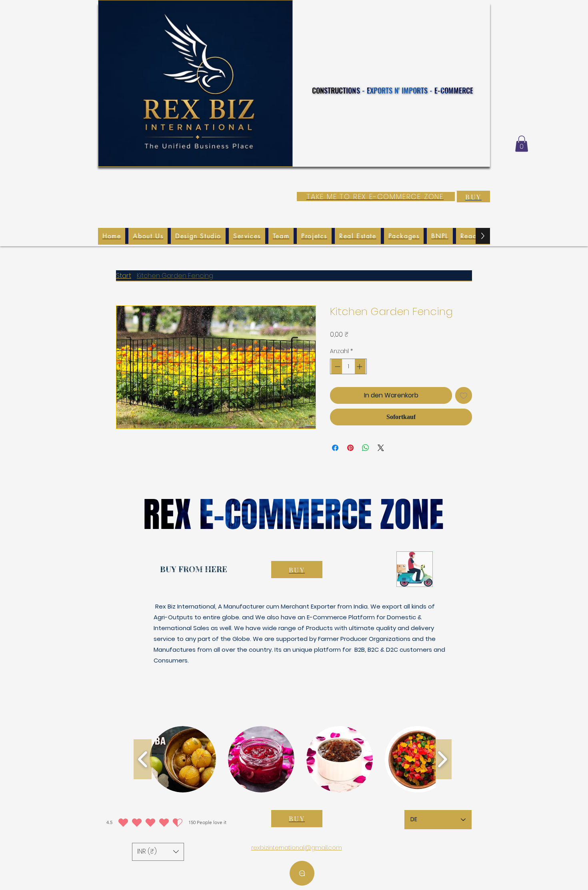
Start (123, 275)
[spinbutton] (348, 366)
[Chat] (302, 873)
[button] (521, 144)
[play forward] (443, 759)
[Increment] (360, 366)
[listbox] (158, 852)
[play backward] (143, 759)
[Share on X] (381, 448)
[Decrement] (336, 366)
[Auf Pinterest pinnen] (350, 448)
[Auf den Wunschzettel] (463, 395)
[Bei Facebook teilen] (335, 448)
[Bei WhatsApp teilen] (365, 448)
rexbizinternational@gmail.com (296, 847)
